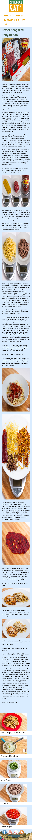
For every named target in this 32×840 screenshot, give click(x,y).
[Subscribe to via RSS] (21, 835)
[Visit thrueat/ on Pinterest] (16, 835)
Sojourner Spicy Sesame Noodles (13, 733)
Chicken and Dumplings (9, 756)
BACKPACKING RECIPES (11, 20)
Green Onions (6, 780)
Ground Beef (5, 803)
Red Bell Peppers (7, 827)
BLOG (23, 20)
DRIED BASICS (18, 16)
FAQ (5, 24)
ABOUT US (7, 16)
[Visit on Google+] (10, 835)
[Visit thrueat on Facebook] (4, 835)
